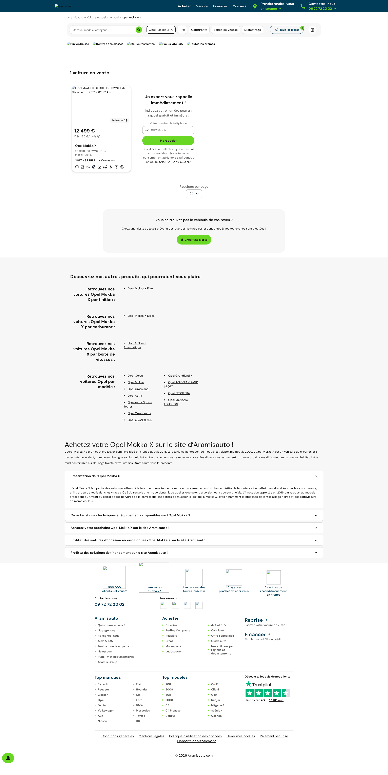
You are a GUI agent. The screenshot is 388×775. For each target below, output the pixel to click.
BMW (139, 705)
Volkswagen (106, 710)
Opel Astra (135, 395)
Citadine (171, 625)
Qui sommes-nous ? (111, 625)
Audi (101, 716)
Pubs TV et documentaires (116, 657)
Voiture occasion (98, 17)
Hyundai (142, 689)
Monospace (173, 646)
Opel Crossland (138, 389)
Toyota (140, 716)
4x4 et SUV (219, 625)
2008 (169, 689)
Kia (138, 695)
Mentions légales (151, 736)
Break (170, 641)
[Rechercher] (139, 29)
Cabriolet (217, 630)
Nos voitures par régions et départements (222, 649)
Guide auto (219, 641)
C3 (167, 705)
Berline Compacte (178, 630)
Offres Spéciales (222, 635)
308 (168, 695)
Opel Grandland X (180, 375)
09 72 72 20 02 (110, 604)
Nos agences (106, 630)
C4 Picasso (173, 710)
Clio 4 (215, 689)
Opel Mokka (136, 382)
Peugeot (103, 689)
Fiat (138, 684)
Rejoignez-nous (108, 635)
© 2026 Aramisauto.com (194, 755)
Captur (170, 716)
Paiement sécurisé (274, 736)
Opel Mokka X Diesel (141, 316)
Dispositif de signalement (196, 741)
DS (138, 721)
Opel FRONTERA (179, 393)
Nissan (102, 721)
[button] (171, 29)
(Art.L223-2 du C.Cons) (175, 162)
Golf (214, 695)
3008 (169, 700)
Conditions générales (117, 736)
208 (168, 684)
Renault (103, 684)
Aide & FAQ (106, 641)
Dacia (102, 705)
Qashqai (217, 716)
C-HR (215, 684)
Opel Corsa (135, 375)
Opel (101, 700)
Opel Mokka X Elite (140, 288)
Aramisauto (75, 17)
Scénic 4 (217, 710)
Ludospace (173, 651)
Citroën (103, 695)
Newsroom (105, 651)
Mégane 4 (218, 705)
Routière (171, 635)
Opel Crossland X (139, 413)
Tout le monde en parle (113, 646)
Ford (139, 700)
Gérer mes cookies (241, 736)
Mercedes (143, 710)
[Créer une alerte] (8, 758)
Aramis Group (107, 662)
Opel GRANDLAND (140, 420)
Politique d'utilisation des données (195, 736)
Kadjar (215, 700)
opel (116, 17)
